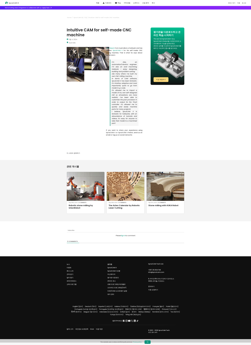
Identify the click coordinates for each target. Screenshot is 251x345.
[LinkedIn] (137, 153)
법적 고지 (70, 329)
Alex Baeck (110, 48)
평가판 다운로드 (113, 277)
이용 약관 (99, 329)
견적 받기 (70, 274)
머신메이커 (111, 274)
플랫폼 (109, 264)
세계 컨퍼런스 (71, 281)
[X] (133, 153)
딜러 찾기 (70, 277)
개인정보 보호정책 (81, 329)
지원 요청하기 (153, 290)
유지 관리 (110, 294)
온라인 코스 (111, 281)
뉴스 (68, 264)
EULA (92, 329)
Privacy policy (137, 342)
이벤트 (69, 267)
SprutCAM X (118, 50)
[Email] (140, 153)
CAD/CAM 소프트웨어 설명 (117, 291)
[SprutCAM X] (30, 3)
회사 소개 (70, 271)
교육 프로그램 (71, 284)
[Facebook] (130, 153)
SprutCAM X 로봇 (113, 271)
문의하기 (151, 286)
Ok (147, 342)
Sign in (123, 235)
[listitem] (124, 91)
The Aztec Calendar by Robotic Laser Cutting (84, 206)
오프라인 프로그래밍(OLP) (116, 287)
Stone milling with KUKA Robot (124, 205)
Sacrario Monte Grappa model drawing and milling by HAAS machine (163, 208)
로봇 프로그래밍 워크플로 (116, 284)
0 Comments (82, 202)
